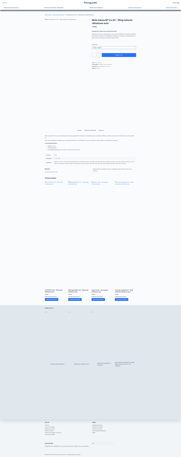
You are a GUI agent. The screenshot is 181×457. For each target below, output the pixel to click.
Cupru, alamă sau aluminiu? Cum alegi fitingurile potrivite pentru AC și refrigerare (124, 364)
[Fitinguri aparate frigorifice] (47, 364)
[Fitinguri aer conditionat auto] (70, 364)
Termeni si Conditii (50, 434)
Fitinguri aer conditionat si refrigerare (53, 7)
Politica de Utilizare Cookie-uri (53, 432)
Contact (47, 425)
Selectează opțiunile (51, 299)
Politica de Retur (49, 430)
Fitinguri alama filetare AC (134, 7)
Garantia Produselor (97, 427)
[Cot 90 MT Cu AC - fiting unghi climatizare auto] (55, 234)
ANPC (93, 432)
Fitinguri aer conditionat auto (11, 7)
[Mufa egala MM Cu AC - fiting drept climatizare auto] (78, 234)
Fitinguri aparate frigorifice (96, 7)
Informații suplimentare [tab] (90, 130)
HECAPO (98, 68)
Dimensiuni (95, 44)
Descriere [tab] (79, 130)
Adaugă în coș (119, 55)
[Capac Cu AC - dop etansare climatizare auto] (102, 234)
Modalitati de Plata (97, 425)
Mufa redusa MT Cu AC (104, 66)
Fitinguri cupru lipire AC (171, 7)
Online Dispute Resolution (99, 430)
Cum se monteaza (50, 427)
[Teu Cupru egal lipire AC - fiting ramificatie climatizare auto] (125, 234)
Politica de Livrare (50, 429)
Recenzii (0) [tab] (101, 130)
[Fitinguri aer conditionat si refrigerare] (94, 364)
